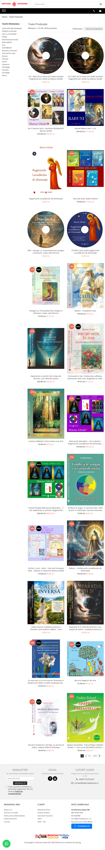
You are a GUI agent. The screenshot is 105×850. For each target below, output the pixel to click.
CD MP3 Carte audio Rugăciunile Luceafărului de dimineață (85, 251)
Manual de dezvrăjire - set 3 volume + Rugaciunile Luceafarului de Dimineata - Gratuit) (85, 442)
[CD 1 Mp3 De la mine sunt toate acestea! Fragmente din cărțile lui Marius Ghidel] (46, 55)
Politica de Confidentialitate (15, 792)
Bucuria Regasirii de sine (85, 680)
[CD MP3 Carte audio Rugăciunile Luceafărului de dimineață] (85, 229)
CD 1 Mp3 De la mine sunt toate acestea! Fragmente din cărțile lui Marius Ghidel (46, 77)
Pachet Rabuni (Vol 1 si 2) (85, 128)
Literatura (5, 64)
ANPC (40, 819)
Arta (3, 45)
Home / (5, 17)
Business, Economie (9, 50)
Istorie (4, 61)
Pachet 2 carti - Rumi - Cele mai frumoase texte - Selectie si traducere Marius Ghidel (46, 569)
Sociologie (6, 72)
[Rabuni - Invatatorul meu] (85, 285)
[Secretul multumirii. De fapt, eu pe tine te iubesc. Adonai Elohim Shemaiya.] (46, 718)
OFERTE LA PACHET (9, 31)
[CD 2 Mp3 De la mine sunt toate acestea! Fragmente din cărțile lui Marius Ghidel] (85, 55)
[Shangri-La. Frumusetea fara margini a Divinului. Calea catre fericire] (46, 285)
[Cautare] (100, 4)
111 (95, 756)
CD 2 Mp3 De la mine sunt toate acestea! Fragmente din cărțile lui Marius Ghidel (85, 77)
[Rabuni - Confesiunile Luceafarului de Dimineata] (85, 543)
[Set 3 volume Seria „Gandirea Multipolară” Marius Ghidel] (46, 107)
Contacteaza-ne (83, 826)
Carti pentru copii (8, 53)
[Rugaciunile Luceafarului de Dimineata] (46, 168)
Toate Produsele (16, 17)
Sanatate (5, 70)
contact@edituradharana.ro (86, 783)
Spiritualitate (7, 42)
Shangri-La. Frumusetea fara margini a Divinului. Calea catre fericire (45, 311)
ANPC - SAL (42, 822)
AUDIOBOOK (7, 48)
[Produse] (4, 11)
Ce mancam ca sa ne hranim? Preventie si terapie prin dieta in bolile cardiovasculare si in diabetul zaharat (46, 681)
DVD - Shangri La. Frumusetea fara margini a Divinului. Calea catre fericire (46, 251)
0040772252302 (86, 779)
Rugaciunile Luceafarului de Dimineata (46, 198)
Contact (7, 822)
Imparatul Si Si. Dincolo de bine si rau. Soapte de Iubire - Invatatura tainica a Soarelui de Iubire (85, 628)
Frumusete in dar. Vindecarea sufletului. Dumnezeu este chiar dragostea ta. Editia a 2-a (85, 377)
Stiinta (4, 75)
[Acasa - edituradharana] (15, 4)
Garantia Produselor (45, 816)
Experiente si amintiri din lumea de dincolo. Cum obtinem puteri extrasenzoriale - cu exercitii (46, 377)
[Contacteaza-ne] (94, 10)
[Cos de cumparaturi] (100, 10)
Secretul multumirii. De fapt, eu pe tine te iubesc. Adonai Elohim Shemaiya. (46, 746)
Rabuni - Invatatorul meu (85, 310)
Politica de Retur (44, 812)
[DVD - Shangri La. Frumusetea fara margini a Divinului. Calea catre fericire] (46, 229)
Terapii (4, 37)
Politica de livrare (10, 819)
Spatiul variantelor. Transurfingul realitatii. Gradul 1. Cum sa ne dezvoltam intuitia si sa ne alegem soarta (85, 746)
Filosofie (5, 59)
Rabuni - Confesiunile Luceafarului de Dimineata (85, 569)
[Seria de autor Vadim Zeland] (85, 168)
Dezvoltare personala (10, 39)
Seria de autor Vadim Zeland (85, 198)
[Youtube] (55, 778)
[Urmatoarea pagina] (99, 756)
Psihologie (6, 67)
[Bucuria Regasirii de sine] (85, 658)
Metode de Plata (44, 810)
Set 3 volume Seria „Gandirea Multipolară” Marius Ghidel (46, 129)
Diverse (5, 56)
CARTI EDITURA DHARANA (12, 28)
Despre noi (8, 810)
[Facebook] (50, 778)
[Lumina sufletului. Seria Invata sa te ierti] (46, 414)
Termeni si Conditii (11, 812)
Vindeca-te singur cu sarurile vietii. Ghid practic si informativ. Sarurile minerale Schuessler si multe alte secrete (85, 509)
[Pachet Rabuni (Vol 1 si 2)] (85, 107)
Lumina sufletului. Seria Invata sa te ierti (46, 441)
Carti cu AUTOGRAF (9, 34)
